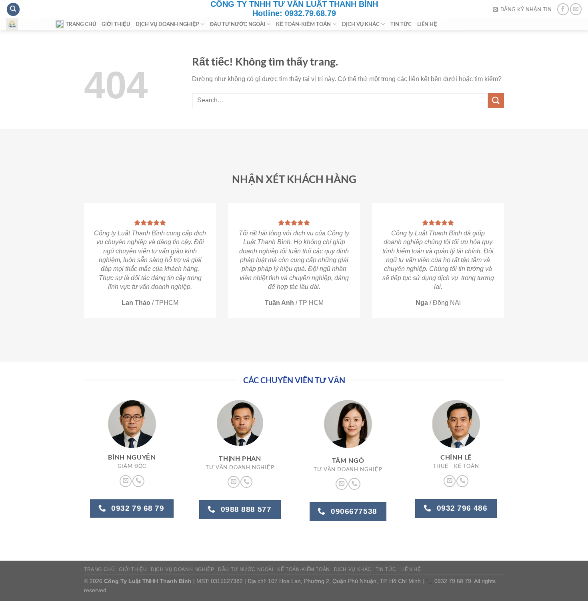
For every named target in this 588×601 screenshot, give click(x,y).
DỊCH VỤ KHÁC (361, 24)
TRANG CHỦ (81, 24)
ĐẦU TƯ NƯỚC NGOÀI (237, 24)
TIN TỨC (401, 24)
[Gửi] (496, 100)
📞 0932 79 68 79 (448, 581)
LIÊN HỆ (427, 24)
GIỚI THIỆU (116, 24)
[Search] (13, 9)
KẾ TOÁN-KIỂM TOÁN (303, 24)
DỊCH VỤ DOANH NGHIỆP (167, 24)
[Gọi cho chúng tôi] (138, 481)
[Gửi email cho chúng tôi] (576, 9)
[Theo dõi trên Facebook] (563, 9)
